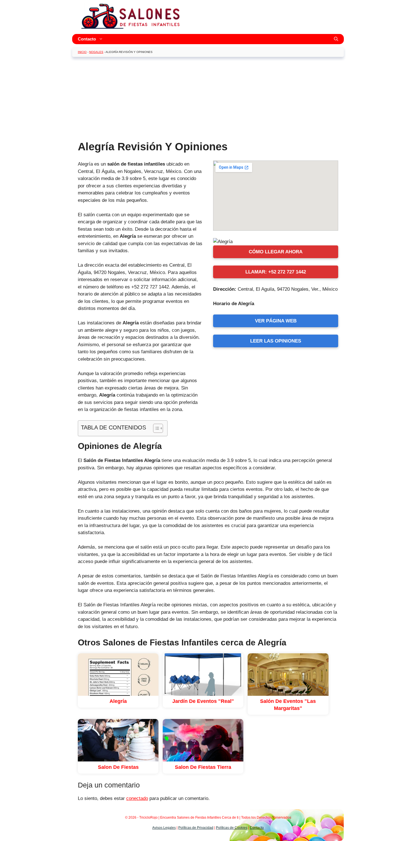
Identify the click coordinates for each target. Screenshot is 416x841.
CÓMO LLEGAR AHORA (276, 251)
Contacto (87, 39)
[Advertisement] (208, 100)
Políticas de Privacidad (195, 828)
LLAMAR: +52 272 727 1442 (275, 272)
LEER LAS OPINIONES (275, 341)
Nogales (96, 52)
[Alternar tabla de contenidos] (155, 428)
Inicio (82, 52)
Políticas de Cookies (231, 828)
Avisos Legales (164, 828)
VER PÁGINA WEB (276, 321)
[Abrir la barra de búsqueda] (336, 39)
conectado (137, 798)
